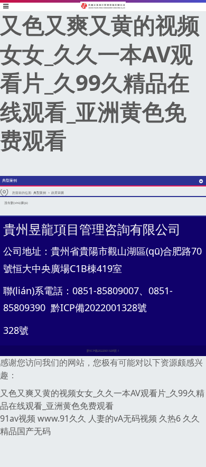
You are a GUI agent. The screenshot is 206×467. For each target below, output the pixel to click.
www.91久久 (62, 418)
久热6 (170, 418)
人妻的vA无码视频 (122, 418)
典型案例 (39, 193)
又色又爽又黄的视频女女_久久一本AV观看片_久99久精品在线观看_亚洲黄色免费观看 (100, 82)
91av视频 (17, 418)
